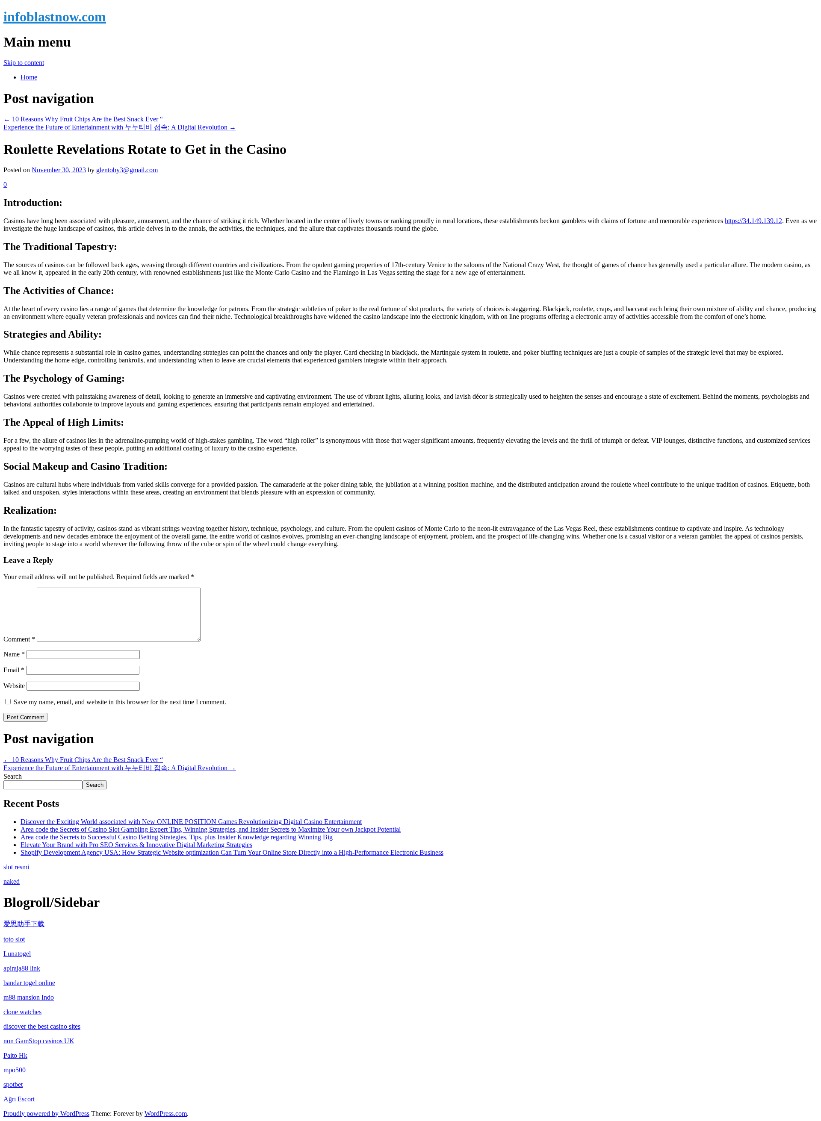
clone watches (22, 1011)
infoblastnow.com (54, 16)
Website (14, 685)
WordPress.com (166, 1113)
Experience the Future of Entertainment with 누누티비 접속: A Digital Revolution (119, 127)
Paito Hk (15, 1055)
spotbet (13, 1084)
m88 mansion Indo (28, 997)
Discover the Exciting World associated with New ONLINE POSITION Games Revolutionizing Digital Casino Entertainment (191, 821)
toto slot (14, 939)
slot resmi (16, 867)
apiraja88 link (21, 968)
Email (13, 670)
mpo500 (14, 1070)
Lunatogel (17, 953)
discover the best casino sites (41, 1026)
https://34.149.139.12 (753, 220)
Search (12, 776)
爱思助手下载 (23, 923)
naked (11, 881)
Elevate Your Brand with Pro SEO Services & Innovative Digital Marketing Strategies (136, 844)
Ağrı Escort (19, 1099)
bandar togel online (29, 982)
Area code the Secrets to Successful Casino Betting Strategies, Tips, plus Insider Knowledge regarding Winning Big (177, 837)
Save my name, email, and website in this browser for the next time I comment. (120, 702)
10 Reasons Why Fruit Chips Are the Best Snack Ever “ (83, 119)
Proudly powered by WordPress (46, 1113)
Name (14, 654)
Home (29, 77)
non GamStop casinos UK (38, 1041)
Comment (19, 639)
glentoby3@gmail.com (127, 170)
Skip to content (23, 62)
